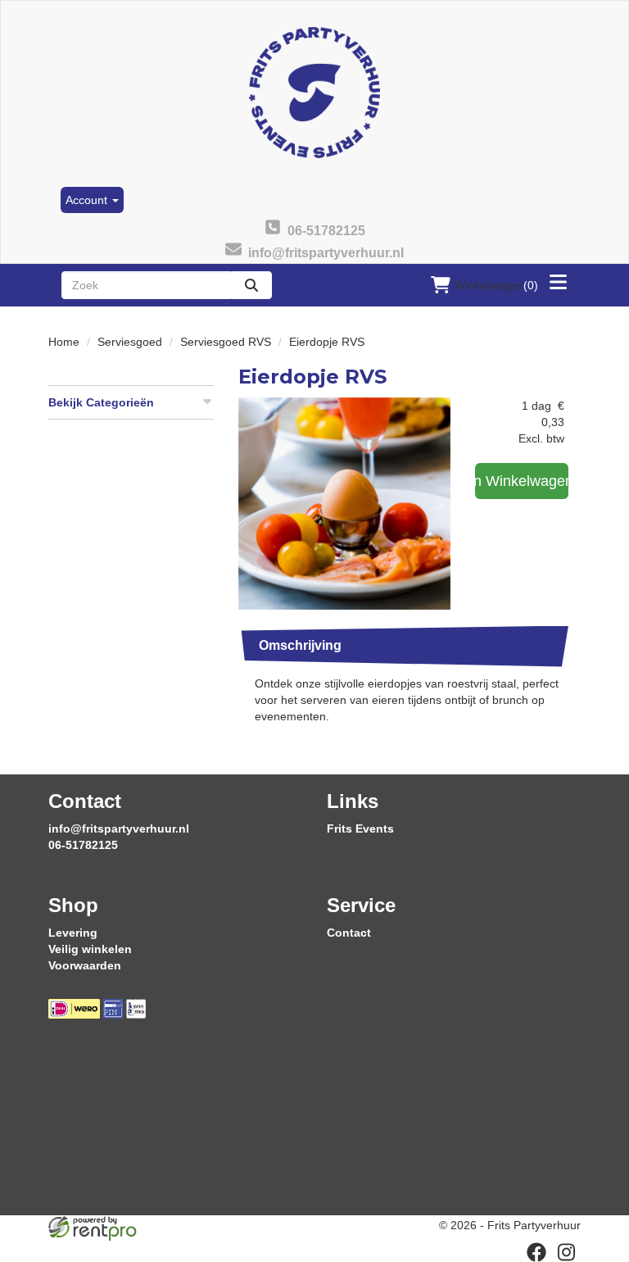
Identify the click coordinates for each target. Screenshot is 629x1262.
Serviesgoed (129, 341)
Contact (349, 932)
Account (88, 200)
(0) (496, 285)
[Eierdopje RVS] (344, 503)
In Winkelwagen (521, 481)
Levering (72, 932)
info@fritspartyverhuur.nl (118, 828)
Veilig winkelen (90, 949)
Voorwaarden (84, 965)
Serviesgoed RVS (225, 341)
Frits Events (360, 828)
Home (63, 341)
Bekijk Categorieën (101, 402)
